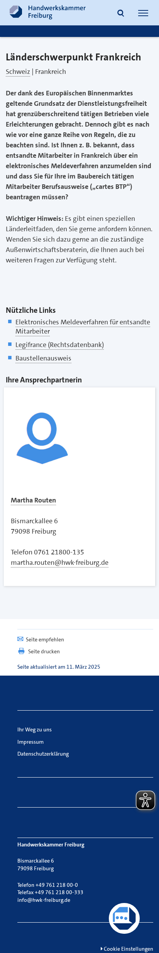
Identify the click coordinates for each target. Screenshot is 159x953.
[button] (120, 13)
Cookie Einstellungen (128, 948)
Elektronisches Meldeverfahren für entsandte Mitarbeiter (82, 326)
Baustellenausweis (43, 358)
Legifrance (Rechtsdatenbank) (59, 344)
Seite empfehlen (45, 639)
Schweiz (18, 71)
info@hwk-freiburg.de (43, 899)
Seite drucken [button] (44, 651)
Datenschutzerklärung (43, 753)
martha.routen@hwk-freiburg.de (59, 562)
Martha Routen (33, 500)
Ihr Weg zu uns (34, 729)
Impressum (30, 741)
